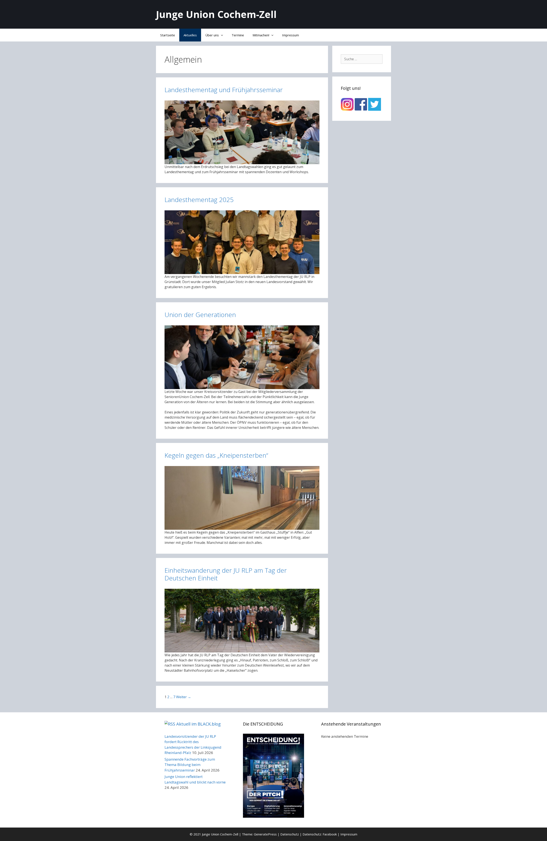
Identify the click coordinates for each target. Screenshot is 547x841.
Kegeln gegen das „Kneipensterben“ (216, 455)
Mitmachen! (261, 35)
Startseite (167, 35)
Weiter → (183, 697)
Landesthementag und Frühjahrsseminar (224, 89)
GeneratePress (265, 834)
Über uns (212, 35)
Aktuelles (190, 35)
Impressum (290, 35)
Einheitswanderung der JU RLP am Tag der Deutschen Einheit (226, 574)
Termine (238, 35)
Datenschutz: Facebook (320, 834)
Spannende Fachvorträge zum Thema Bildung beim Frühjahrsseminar (190, 765)
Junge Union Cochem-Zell (216, 14)
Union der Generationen (200, 314)
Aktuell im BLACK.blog (198, 724)
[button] (223, 35)
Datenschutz (289, 834)
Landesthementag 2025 (199, 199)
